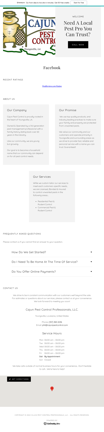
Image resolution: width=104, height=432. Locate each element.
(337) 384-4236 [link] (55, 322)
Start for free (79, 3)
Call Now (78, 45)
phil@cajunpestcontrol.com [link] (55, 325)
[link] (51, 67)
